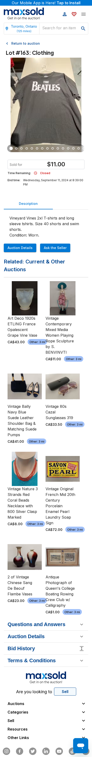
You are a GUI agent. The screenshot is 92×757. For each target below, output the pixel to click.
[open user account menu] (64, 14)
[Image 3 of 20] (21, 148)
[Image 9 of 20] (52, 148)
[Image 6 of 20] (37, 148)
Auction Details (20, 248)
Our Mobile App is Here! (46, 2)
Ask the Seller (55, 248)
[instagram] (6, 751)
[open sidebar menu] (83, 14)
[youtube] (59, 751)
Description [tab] (28, 204)
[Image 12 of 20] (68, 148)
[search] (83, 28)
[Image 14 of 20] (78, 148)
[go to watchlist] (74, 14)
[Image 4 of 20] (26, 148)
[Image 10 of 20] (58, 148)
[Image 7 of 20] (42, 148)
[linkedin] (46, 751)
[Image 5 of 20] (32, 148)
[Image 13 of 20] (73, 148)
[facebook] (19, 751)
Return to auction (25, 43)
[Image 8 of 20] (47, 148)
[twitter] (32, 751)
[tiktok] (72, 751)
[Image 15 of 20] (84, 148)
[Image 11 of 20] (63, 148)
